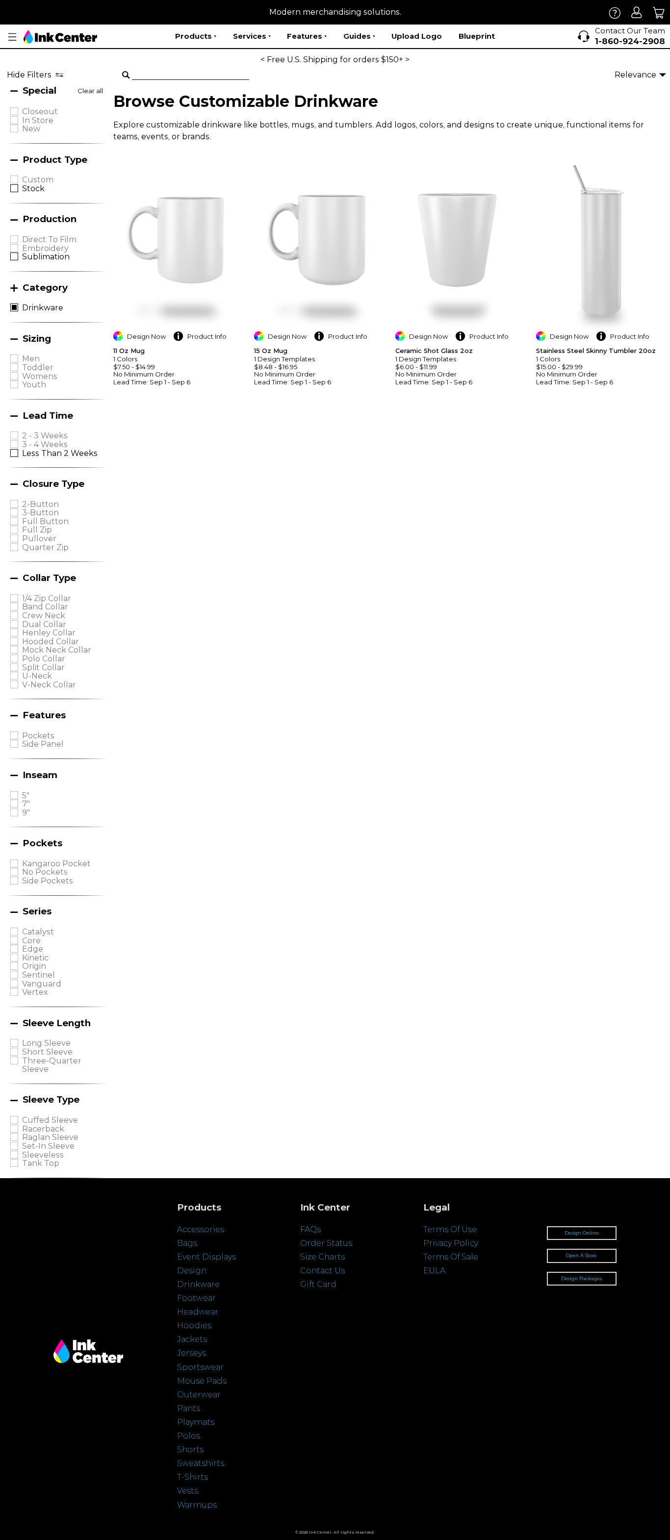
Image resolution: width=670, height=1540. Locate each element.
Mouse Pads (202, 1381)
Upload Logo (416, 36)
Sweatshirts (200, 1463)
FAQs (310, 1229)
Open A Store (581, 1255)
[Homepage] (60, 37)
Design (191, 1270)
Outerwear (199, 1394)
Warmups (197, 1505)
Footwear (196, 1298)
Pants (188, 1408)
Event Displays (206, 1257)
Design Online (582, 1233)
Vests (187, 1490)
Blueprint (477, 36)
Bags (187, 1243)
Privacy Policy (450, 1243)
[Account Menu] (12, 37)
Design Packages (581, 1278)
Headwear (197, 1311)
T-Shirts (192, 1477)
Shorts (190, 1449)
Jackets (192, 1339)
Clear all (90, 91)
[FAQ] (615, 12)
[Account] (637, 12)
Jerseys (191, 1353)
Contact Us (322, 1270)
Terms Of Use (450, 1229)
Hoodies (194, 1325)
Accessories (200, 1229)
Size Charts (322, 1257)
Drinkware (198, 1284)
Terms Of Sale (450, 1257)
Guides (357, 36)
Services (249, 36)
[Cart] (659, 12)
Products (193, 36)
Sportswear (200, 1367)
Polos (188, 1435)
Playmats (195, 1422)
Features (304, 36)
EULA (434, 1270)
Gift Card (318, 1284)
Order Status (326, 1243)
